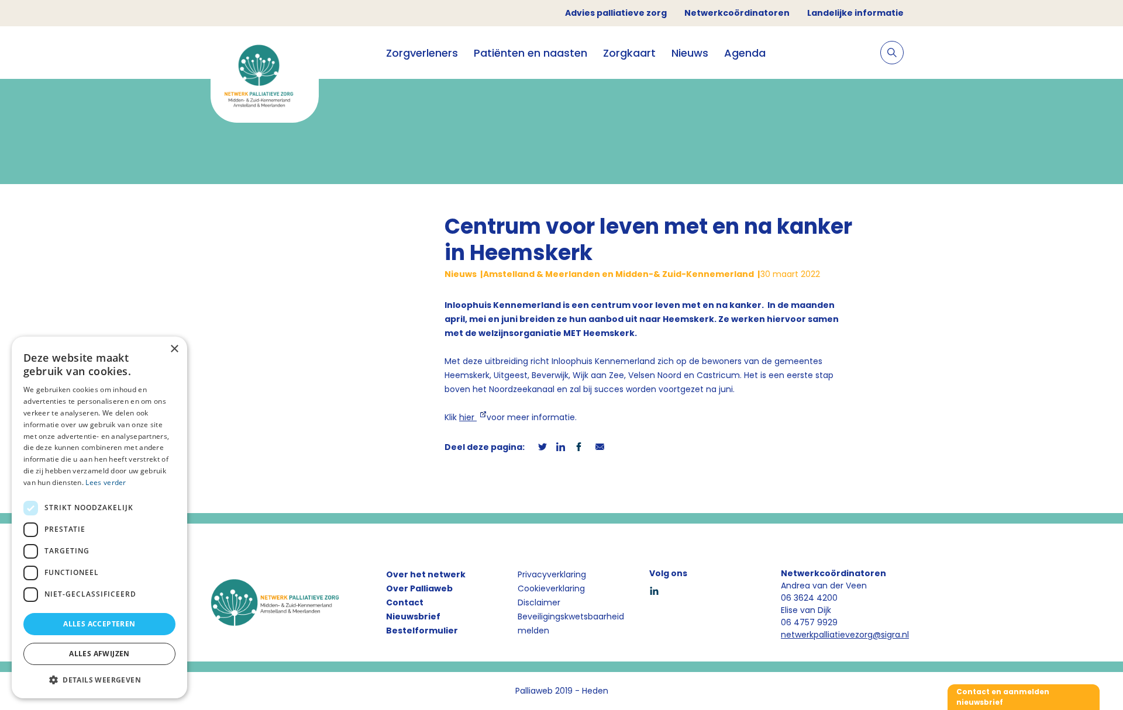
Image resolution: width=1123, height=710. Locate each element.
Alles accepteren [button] (99, 624)
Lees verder (105, 482)
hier (468, 417)
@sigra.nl (891, 634)
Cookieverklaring (551, 588)
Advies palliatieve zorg (616, 13)
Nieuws (689, 53)
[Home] (264, 79)
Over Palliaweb (419, 588)
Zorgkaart (629, 53)
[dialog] (99, 517)
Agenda (745, 53)
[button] (99, 680)
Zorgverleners (422, 53)
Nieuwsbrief (413, 616)
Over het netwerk (426, 574)
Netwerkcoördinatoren (737, 13)
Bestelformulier (422, 630)
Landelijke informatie (855, 13)
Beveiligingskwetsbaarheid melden (571, 623)
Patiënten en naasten (530, 53)
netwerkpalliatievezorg (827, 634)
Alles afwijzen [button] (99, 654)
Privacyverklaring (552, 574)
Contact (404, 602)
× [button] (174, 349)
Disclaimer (539, 602)
